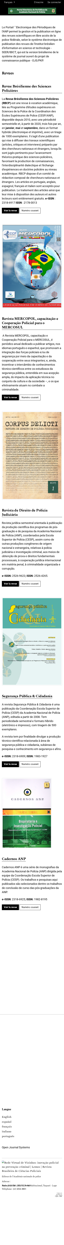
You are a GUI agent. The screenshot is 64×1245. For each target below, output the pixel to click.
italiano (6, 1131)
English (6, 1117)
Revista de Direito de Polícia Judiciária (24, 512)
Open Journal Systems (16, 1147)
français (7, 1127)
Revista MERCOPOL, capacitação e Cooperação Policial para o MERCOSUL (30, 323)
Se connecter (54, 2)
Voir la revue (10, 210)
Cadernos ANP (14, 859)
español (6, 1122)
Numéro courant (30, 210)
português (8, 1136)
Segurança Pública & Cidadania (27, 696)
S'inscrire (38, 2)
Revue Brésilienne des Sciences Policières (26, 88)
